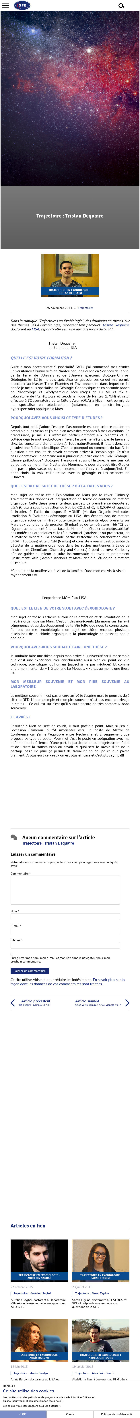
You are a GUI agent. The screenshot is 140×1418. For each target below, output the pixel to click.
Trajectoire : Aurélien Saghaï (32, 1293)
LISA (35, 329)
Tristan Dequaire (115, 325)
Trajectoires (86, 308)
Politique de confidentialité (116, 1414)
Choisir (70, 1414)
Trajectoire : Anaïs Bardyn (31, 1373)
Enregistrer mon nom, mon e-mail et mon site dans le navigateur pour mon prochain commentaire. (60, 960)
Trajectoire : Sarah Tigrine (92, 1293)
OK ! (24, 1414)
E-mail (16, 925)
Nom (15, 911)
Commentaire (21, 873)
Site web (16, 940)
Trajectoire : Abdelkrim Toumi (94, 1373)
